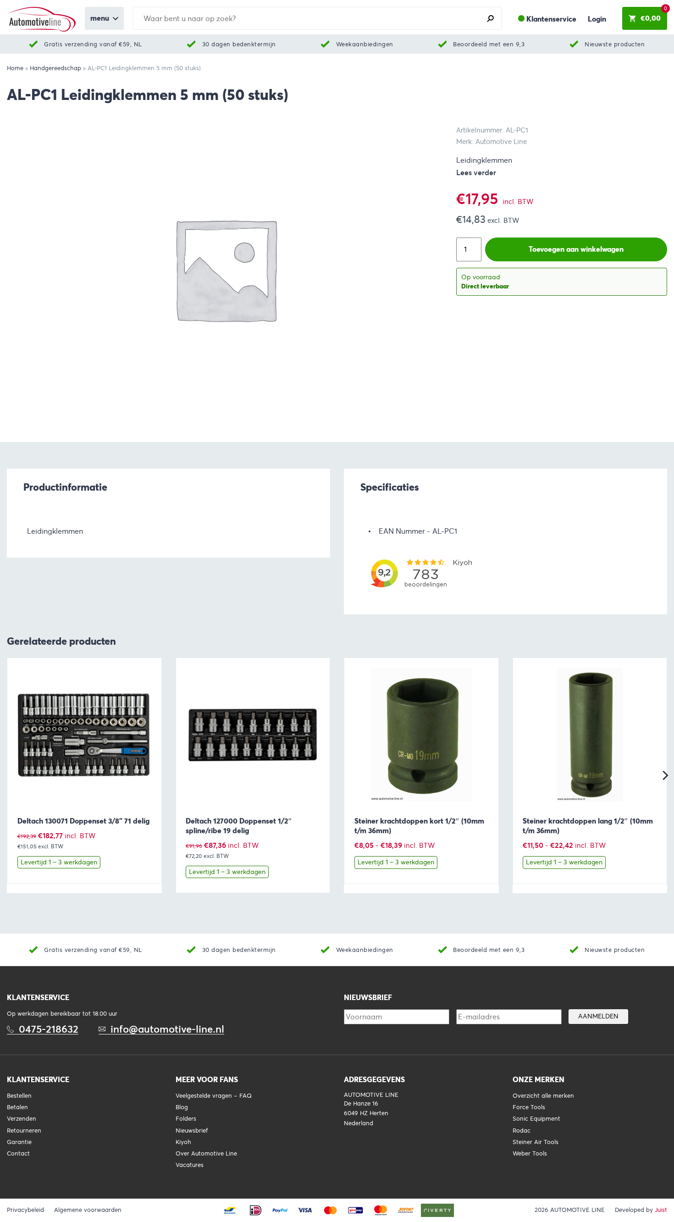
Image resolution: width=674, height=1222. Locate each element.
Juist (661, 1210)
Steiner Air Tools (535, 1142)
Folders (186, 1118)
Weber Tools (530, 1153)
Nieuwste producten (615, 44)
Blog (182, 1107)
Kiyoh (183, 1142)
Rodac (521, 1130)
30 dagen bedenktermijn (239, 44)
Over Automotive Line (206, 1153)
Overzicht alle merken (543, 1096)
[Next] (664, 775)
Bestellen (19, 1096)
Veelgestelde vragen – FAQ (214, 1096)
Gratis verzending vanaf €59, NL (93, 44)
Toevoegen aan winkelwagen (576, 249)
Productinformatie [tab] (65, 487)
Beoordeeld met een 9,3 (489, 44)
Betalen (17, 1107)
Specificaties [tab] (389, 487)
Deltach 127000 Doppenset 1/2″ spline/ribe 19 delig (239, 825)
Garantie (19, 1142)
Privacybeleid (25, 1210)
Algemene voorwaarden (88, 1210)
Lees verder (476, 172)
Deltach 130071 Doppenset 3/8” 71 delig (83, 821)
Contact (18, 1153)
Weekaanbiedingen (364, 44)
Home (15, 68)
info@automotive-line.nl (167, 1029)
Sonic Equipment (536, 1118)
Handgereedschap (55, 68)
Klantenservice (551, 19)
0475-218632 (48, 1029)
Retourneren (24, 1130)
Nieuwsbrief (192, 1130)
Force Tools (529, 1107)
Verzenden (21, 1118)
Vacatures (190, 1165)
